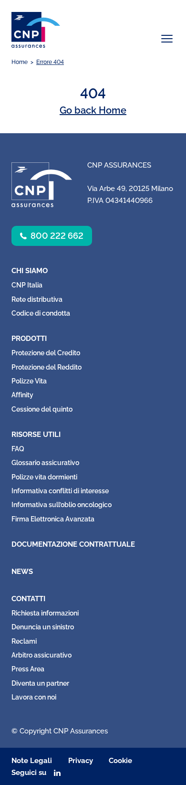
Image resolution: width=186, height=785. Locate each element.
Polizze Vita (29, 381)
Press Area (27, 669)
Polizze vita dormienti (44, 477)
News (22, 571)
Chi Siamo (29, 270)
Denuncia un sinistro (42, 627)
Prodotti (29, 338)
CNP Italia (26, 285)
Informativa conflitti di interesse (60, 491)
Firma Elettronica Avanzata (52, 519)
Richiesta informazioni (45, 613)
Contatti (28, 598)
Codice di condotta (40, 313)
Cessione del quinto (41, 409)
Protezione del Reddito (46, 367)
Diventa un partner (40, 683)
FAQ (17, 449)
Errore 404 (50, 62)
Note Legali (31, 760)
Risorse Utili (36, 434)
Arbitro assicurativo (41, 655)
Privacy (80, 760)
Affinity (22, 395)
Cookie (120, 760)
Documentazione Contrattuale (73, 544)
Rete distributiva (36, 299)
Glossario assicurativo (45, 463)
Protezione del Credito (45, 353)
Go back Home (93, 110)
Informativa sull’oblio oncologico (61, 505)
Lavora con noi (33, 697)
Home (19, 62)
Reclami (24, 641)
